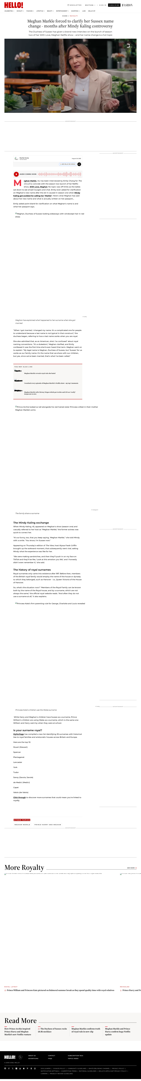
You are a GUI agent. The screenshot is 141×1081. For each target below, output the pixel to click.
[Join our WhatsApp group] (35, 1068)
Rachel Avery (24, 158)
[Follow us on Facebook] (9, 1068)
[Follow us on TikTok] (16, 1068)
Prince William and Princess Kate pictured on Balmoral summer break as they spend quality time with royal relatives (60, 990)
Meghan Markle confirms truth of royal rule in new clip (86, 1030)
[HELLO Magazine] (13, 5)
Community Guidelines (77, 1068)
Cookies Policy (59, 1068)
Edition (89, 5)
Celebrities (8, 11)
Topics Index (73, 1058)
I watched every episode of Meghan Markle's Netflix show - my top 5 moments (51, 383)
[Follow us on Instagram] (5, 1068)
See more (131, 868)
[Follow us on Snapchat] (24, 1068)
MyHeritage (18, 734)
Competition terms (69, 1071)
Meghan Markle (30, 181)
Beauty (49, 11)
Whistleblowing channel (99, 1068)
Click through (19, 797)
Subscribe (114, 5)
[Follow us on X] (13, 1068)
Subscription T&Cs (75, 1055)
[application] (70, 76)
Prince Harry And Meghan (48, 824)
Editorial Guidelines (87, 1071)
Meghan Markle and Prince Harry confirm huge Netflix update (117, 1031)
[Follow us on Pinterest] (27, 1068)
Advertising (33, 1058)
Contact (51, 1055)
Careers (44, 1073)
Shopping (74, 11)
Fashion (29, 11)
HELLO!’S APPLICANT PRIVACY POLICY (113, 1071)
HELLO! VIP (91, 11)
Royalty (20, 11)
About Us (32, 1055)
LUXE (84, 11)
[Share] (79, 164)
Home (65, 16)
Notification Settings (50, 1071)
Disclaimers (46, 1068)
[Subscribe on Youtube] (20, 1068)
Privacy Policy (118, 1068)
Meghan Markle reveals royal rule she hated (39, 373)
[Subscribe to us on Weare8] (31, 1068)
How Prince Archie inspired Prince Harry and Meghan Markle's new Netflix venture (17, 1031)
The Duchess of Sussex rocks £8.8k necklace (52, 1030)
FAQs (50, 1058)
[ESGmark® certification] (19, 1057)
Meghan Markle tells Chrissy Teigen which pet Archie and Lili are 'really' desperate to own (49, 393)
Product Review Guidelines (61, 1073)
